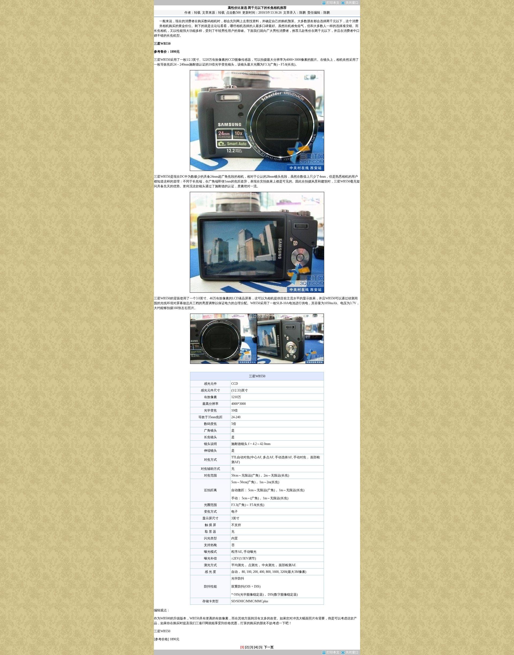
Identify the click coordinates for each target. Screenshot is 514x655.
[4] (256, 647)
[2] (247, 647)
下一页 (269, 647)
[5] (260, 647)
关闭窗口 (352, 3)
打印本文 (332, 3)
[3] (251, 647)
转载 (197, 12)
